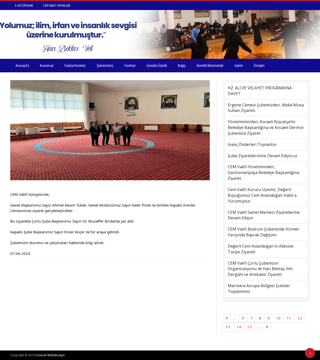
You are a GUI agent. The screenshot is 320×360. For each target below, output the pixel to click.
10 (278, 317)
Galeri (238, 65)
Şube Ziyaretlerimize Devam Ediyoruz (263, 155)
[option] (110, 130)
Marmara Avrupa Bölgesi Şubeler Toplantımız (259, 288)
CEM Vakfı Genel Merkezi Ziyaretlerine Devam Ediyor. (264, 215)
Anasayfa (22, 65)
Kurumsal (47, 65)
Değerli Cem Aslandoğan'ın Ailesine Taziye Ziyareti (261, 249)
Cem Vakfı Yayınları (56, 5)
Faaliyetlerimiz (75, 65)
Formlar (130, 65)
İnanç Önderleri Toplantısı (252, 144)
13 (228, 326)
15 (249, 326)
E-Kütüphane (24, 5)
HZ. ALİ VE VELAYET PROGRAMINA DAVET (260, 90)
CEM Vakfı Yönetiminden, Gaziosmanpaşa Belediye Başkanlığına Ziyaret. (263, 172)
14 (238, 326)
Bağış (182, 65)
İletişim (259, 65)
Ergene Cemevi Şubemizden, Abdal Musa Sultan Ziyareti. (266, 107)
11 (289, 317)
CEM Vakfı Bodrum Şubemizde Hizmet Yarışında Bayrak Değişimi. (263, 232)
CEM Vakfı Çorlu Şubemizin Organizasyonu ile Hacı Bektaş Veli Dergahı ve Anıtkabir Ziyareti (260, 268)
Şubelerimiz (105, 65)
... (235, 317)
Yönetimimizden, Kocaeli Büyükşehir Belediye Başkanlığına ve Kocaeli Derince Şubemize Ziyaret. (266, 127)
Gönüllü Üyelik (156, 65)
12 (300, 317)
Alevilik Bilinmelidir (210, 65)
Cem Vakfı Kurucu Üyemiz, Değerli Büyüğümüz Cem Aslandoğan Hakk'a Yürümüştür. (262, 195)
